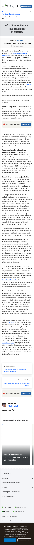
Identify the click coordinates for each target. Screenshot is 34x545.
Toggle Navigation (3, 6)
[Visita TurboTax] (7, 507)
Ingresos (5, 478)
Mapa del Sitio (19, 521)
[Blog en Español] (3, 11)
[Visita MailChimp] (18, 511)
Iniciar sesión (27, 6)
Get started (26, 124)
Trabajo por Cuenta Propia (11, 492)
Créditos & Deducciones (13, 455)
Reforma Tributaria (8, 496)
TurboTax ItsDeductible (10, 280)
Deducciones (6, 473)
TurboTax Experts (8, 343)
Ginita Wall (20, 40)
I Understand (10, 540)
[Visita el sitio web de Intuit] (17, 502)
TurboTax (28, 85)
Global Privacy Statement (20, 528)
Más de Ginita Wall (8, 410)
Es (28, 11)
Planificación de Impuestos (11, 14)
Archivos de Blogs (7, 521)
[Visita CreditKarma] (6, 511)
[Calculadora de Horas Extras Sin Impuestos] (16, 444)
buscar (18, 6)
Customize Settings (24, 540)
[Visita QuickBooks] (20, 507)
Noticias (4, 487)
